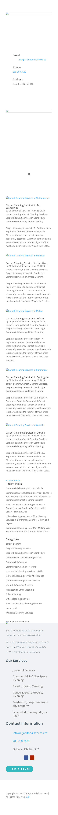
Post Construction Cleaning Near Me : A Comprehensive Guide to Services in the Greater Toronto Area (26, 508)
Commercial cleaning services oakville (24, 488)
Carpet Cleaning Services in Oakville (25, 432)
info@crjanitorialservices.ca (32, 59)
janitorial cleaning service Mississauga (25, 575)
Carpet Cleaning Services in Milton (25, 318)
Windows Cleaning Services (19, 612)
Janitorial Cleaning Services (19, 585)
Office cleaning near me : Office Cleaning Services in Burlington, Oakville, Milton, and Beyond (27, 520)
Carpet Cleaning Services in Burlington (27, 377)
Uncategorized (13, 608)
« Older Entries (13, 480)
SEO (28, 796)
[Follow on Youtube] (32, 757)
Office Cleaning (35, 221)
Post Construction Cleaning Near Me (24, 603)
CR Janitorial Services (19, 210)
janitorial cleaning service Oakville (23, 580)
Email (16, 55)
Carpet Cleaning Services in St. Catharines (23, 206)
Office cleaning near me (18, 598)
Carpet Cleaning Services (34, 214)
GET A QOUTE (20, 769)
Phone (17, 67)
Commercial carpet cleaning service (23, 557)
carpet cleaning (13, 214)
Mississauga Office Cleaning (20, 589)
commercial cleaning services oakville (24, 571)
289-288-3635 (19, 71)
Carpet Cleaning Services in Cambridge (25, 217)
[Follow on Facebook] (26, 757)
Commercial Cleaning (16, 221)
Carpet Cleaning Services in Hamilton (26, 263)
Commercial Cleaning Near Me (21, 566)
